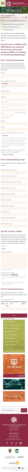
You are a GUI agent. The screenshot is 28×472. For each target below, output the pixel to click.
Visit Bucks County (14, 435)
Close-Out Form (10, 344)
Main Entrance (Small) (8, 194)
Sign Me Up (24, 410)
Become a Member (14, 396)
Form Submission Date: (8, 81)
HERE (3, 47)
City (2, 112)
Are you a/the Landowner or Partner (13, 133)
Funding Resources (7, 299)
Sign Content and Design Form (14, 351)
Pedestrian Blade (6, 200)
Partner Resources (10, 15)
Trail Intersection (6, 223)
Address (4, 97)
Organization (5, 91)
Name (3, 73)
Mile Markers (5, 212)
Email (3, 127)
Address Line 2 (5, 107)
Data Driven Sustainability (11, 328)
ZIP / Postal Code (5, 117)
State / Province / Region (20, 112)
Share (23, 17)
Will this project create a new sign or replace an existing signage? (13, 151)
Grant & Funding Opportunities (13, 325)
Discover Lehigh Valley (14, 436)
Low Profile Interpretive (9, 176)
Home (2, 15)
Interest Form (9, 348)
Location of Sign (6, 252)
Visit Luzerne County (14, 438)
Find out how (14, 400)
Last (16, 77)
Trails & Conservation (10, 335)
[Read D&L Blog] (14, 364)
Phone (3, 121)
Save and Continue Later (8, 318)
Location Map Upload (8, 273)
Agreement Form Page (11, 341)
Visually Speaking (5, 17)
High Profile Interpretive (9, 170)
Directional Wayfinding (8, 217)
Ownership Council (9, 331)
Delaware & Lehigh (14, 420)
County (3, 246)
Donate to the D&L (14, 384)
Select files (15, 275)
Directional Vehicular (8, 206)
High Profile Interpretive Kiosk (11, 182)
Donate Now (14, 388)
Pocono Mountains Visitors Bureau (14, 439)
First (3, 77)
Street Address (5, 102)
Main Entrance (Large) (8, 188)
